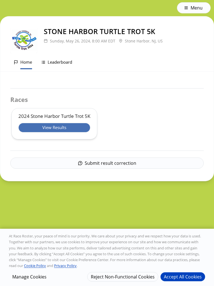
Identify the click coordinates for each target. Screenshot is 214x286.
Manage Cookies (29, 277)
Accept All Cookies (183, 277)
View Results (54, 127)
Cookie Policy (35, 265)
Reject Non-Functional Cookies (123, 277)
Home (26, 62)
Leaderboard (60, 62)
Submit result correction (110, 163)
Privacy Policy (65, 265)
